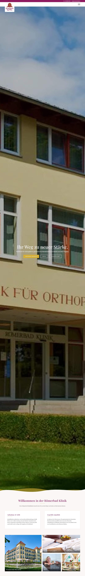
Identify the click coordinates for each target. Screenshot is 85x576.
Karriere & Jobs (55, 256)
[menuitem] (78, 4)
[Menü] (78, 4)
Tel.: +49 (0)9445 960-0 (67, 1)
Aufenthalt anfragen (31, 256)
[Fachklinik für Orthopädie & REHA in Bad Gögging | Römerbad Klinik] (10, 7)
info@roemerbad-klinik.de (76, 1)
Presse (44, 256)
